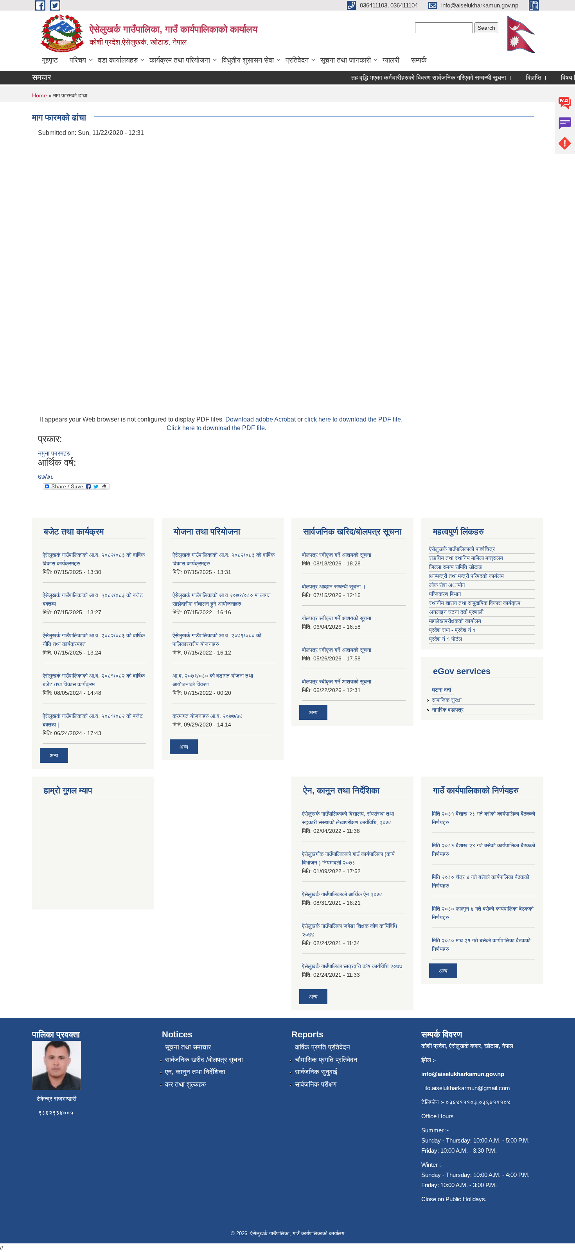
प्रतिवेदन (297, 60)
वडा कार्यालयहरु (118, 60)
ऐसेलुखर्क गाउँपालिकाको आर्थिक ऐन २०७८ (342, 894)
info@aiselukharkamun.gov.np (462, 1074)
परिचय (78, 60)
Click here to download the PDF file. (216, 428)
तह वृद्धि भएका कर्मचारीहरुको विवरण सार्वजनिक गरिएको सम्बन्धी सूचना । (421, 77)
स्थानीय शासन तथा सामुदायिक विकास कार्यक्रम (474, 603)
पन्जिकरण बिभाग (445, 594)
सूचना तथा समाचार (188, 1047)
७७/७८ (46, 477)
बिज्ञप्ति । (526, 77)
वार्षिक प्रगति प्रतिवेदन (322, 1047)
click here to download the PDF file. (353, 419)
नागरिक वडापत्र (448, 710)
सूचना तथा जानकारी (345, 60)
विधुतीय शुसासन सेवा (248, 60)
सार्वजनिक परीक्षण (315, 1084)
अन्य (54, 755)
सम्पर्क (418, 60)
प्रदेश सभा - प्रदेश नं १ (452, 630)
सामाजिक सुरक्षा (447, 700)
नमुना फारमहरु (54, 453)
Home (39, 95)
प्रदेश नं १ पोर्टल (445, 639)
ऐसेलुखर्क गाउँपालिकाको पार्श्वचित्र (462, 549)
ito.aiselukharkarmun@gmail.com (467, 1088)
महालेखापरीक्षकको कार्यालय (455, 621)
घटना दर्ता (441, 690)
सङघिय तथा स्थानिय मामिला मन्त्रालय (466, 558)
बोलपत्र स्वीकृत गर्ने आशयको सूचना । (339, 555)
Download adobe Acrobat (261, 419)
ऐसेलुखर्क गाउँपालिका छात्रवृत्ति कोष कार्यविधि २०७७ (352, 966)
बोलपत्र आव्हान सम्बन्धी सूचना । (334, 586)
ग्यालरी (391, 60)
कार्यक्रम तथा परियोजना (179, 60)
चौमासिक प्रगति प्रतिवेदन (326, 1060)
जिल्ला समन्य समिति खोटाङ (455, 567)
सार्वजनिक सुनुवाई (316, 1072)
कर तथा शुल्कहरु (185, 1084)
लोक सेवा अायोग (447, 585)
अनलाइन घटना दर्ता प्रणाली (457, 612)
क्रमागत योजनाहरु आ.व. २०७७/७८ (207, 716)
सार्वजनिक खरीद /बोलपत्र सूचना (204, 1060)
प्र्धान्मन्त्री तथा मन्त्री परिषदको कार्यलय (466, 576)
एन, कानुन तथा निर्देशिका (195, 1072)
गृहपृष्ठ (50, 60)
